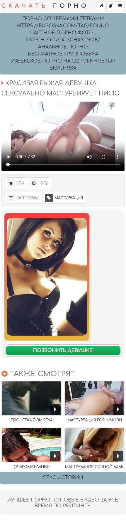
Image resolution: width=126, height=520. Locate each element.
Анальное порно (63, 47)
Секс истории (63, 477)
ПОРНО (45, 6)
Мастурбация (69, 198)
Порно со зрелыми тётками (63, 18)
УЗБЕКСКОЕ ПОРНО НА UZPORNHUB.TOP (63, 61)
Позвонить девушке (63, 350)
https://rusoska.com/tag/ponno (63, 25)
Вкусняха (63, 68)
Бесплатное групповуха (63, 54)
